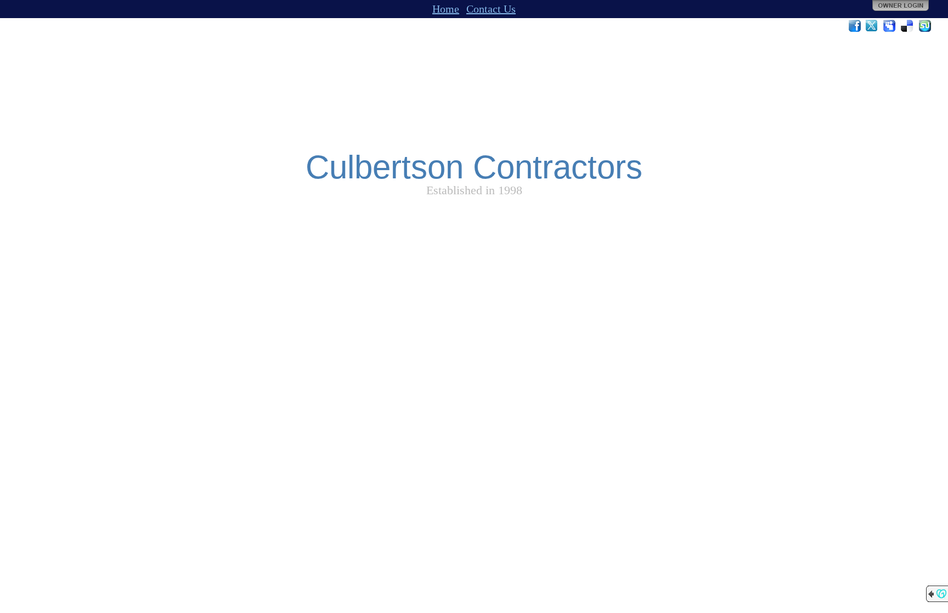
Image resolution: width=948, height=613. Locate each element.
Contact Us (491, 9)
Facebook (854, 25)
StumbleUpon (925, 25)
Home (445, 9)
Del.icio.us (907, 25)
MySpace (890, 25)
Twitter (872, 25)
